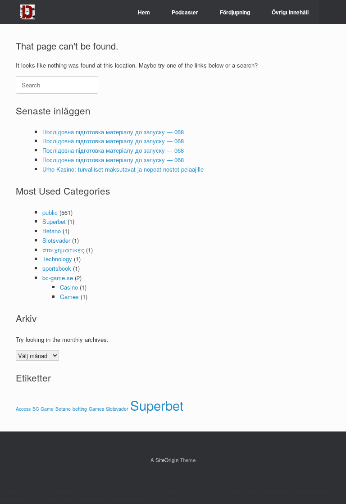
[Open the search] (332, 12)
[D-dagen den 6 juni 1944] (27, 12)
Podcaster (185, 12)
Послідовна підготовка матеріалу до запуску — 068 (113, 131)
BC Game (43, 408)
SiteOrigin (166, 459)
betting (80, 408)
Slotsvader (56, 240)
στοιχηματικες (63, 249)
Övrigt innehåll (290, 12)
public (50, 212)
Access (23, 408)
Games (69, 296)
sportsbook (56, 268)
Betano (51, 231)
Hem (144, 12)
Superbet (54, 221)
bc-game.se (57, 277)
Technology (57, 258)
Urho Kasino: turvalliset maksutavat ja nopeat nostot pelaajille (123, 169)
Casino (69, 287)
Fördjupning (235, 12)
